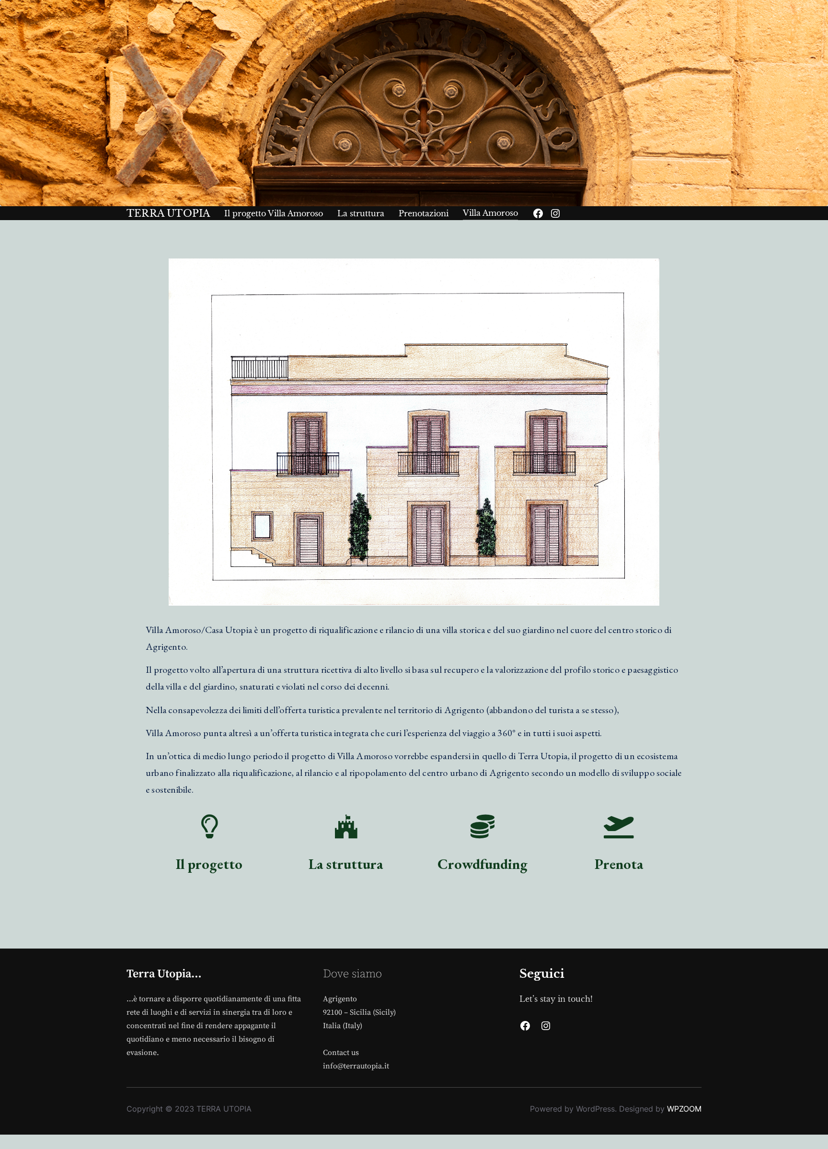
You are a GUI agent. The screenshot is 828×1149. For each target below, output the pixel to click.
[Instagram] (555, 213)
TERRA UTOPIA (168, 213)
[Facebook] (538, 213)
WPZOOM (684, 1109)
